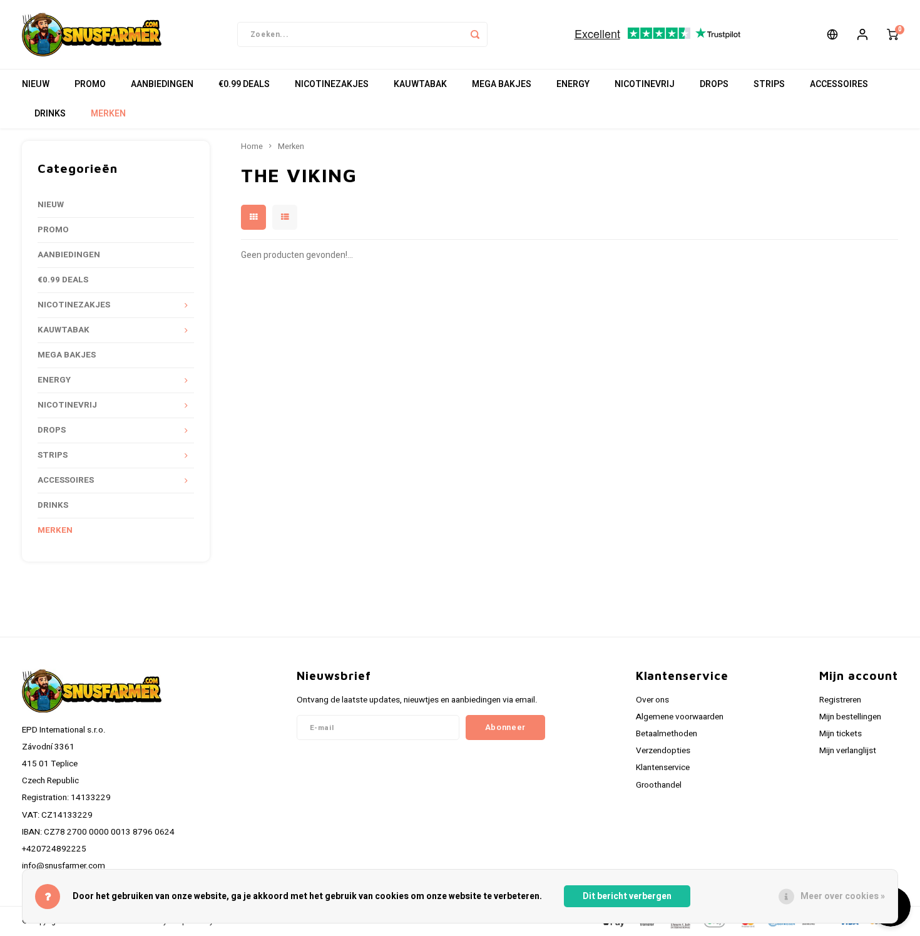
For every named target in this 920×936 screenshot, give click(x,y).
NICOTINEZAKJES (332, 84)
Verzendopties (663, 750)
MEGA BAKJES (501, 84)
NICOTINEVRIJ (645, 84)
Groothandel (659, 785)
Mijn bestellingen (850, 717)
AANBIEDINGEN (162, 84)
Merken (291, 146)
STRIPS (769, 84)
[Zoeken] (475, 34)
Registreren (840, 700)
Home (252, 146)
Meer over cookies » (842, 896)
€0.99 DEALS (244, 84)
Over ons (652, 700)
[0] (892, 34)
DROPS (714, 84)
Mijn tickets (840, 734)
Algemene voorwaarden (679, 717)
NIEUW (35, 84)
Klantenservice (663, 767)
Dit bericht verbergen (627, 896)
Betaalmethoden (666, 734)
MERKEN (108, 113)
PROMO (90, 84)
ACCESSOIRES (839, 84)
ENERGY (573, 84)
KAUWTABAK (420, 84)
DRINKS (50, 113)
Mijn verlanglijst (847, 750)
